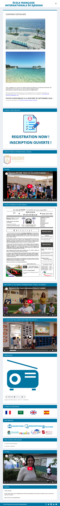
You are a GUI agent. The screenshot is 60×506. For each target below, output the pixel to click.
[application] (30, 186)
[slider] (29, 350)
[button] (30, 337)
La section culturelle (9, 446)
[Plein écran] (55, 200)
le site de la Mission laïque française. (28, 100)
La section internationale (10, 443)
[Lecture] (5, 200)
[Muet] (52, 200)
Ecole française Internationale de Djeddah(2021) (15, 504)
